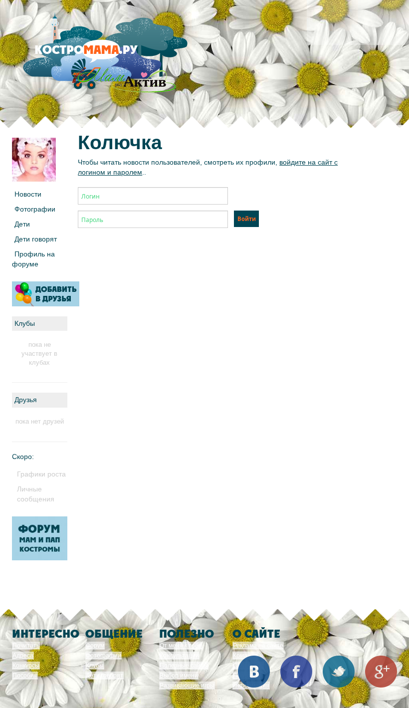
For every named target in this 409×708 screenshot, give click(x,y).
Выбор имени (179, 675)
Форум (95, 645)
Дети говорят (35, 239)
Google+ (381, 672)
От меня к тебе (181, 645)
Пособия (24, 675)
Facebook (296, 672)
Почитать (25, 645)
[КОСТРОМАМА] (103, 54)
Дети (22, 224)
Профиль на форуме (33, 259)
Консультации (179, 655)
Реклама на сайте (258, 645)
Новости (27, 194)
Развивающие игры (187, 685)
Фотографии (34, 209)
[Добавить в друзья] (45, 293)
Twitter (339, 672)
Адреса (22, 655)
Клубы (95, 665)
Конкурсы (25, 665)
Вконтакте (254, 672)
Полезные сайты (184, 665)
